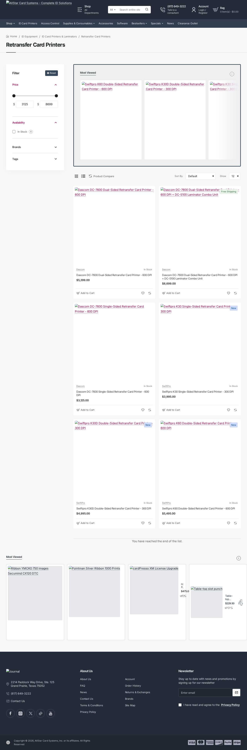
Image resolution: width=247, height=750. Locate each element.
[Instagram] (20, 713)
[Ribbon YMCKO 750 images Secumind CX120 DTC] (35, 593)
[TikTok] (40, 713)
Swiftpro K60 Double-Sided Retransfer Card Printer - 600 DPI (198, 508)
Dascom (80, 269)
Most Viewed (88, 72)
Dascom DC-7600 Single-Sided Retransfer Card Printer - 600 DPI (112, 393)
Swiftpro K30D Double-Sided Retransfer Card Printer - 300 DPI (113, 508)
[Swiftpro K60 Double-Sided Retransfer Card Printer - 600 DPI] (111, 111)
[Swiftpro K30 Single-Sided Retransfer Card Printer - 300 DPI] (200, 343)
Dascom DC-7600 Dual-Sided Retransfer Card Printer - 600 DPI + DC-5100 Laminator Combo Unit (199, 276)
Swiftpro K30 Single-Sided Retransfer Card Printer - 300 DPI (197, 391)
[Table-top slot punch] (206, 602)
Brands (16, 147)
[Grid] (76, 176)
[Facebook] (10, 713)
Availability (18, 122)
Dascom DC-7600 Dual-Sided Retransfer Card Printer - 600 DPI (114, 275)
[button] (85, 293)
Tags (15, 159)
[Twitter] (30, 713)
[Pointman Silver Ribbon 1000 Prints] (94, 591)
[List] (83, 176)
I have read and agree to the (211, 704)
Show (223, 176)
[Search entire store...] (147, 9)
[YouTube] (50, 713)
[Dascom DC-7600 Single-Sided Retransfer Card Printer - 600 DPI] (114, 343)
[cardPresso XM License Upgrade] (154, 590)
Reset (53, 73)
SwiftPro (166, 386)
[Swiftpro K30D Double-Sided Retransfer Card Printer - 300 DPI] (175, 111)
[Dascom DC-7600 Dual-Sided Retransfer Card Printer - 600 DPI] (114, 226)
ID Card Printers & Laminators (59, 36)
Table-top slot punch (229, 597)
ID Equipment (29, 36)
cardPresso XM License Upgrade (182, 585)
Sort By (179, 176)
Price (15, 84)
